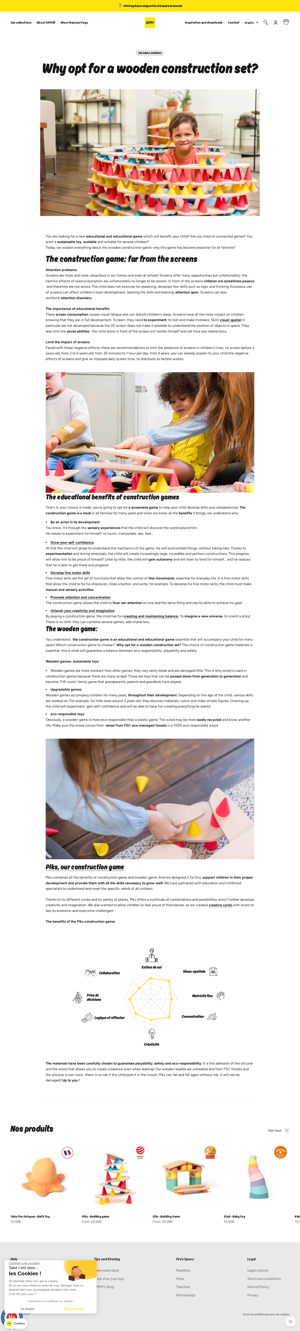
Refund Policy (258, 1287)
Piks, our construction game (85, 867)
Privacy (252, 1295)
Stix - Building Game (166, 1216)
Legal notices (257, 1270)
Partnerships (185, 1295)
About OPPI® (46, 22)
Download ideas (106, 1270)
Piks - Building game (95, 1216)
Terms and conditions (264, 1279)
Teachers (183, 1287)
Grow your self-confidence (72, 542)
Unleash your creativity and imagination (83, 611)
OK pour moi (73, 1309)
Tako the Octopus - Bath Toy (30, 1216)
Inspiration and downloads (203, 22)
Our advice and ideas (149, 52)
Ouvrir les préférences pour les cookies (266, 1314)
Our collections (21, 22)
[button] (15, 1323)
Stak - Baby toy (234, 1216)
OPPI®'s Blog (104, 1287)
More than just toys (74, 22)
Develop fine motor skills (70, 573)
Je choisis (27, 1309)
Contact (233, 22)
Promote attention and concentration (80, 597)
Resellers (183, 1270)
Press (180, 1279)
